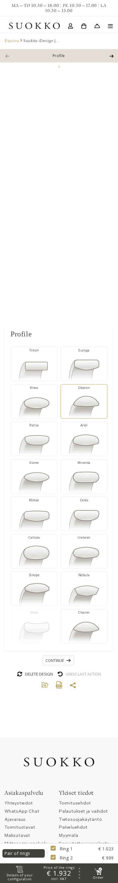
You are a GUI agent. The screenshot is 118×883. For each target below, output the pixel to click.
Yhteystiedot (19, 803)
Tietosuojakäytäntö (80, 819)
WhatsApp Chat (22, 811)
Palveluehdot (73, 827)
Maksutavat (17, 835)
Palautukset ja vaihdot (83, 811)
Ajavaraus (15, 819)
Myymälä (68, 835)
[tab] (59, 334)
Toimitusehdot (75, 803)
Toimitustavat (20, 827)
